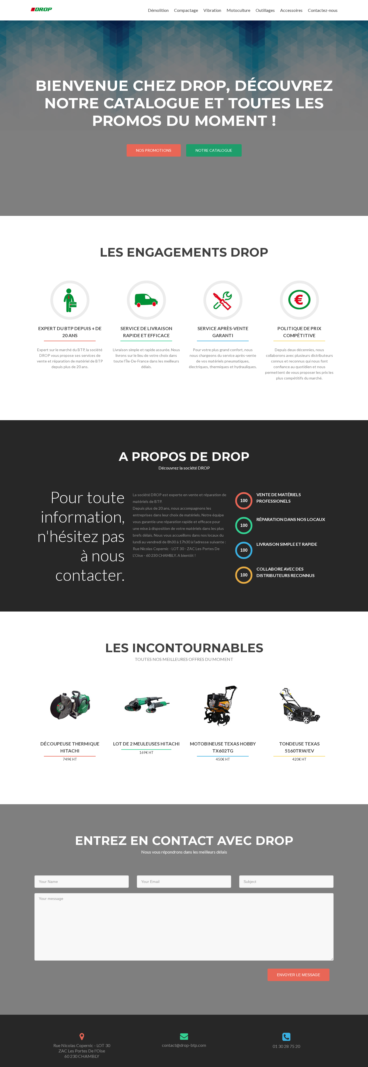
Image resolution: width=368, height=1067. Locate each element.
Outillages (265, 10)
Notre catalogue (214, 150)
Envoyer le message (298, 975)
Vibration (212, 10)
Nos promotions (153, 150)
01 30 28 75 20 (286, 1046)
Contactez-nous (323, 10)
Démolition (158, 10)
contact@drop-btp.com (184, 1045)
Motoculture (238, 10)
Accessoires (291, 10)
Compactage (186, 10)
